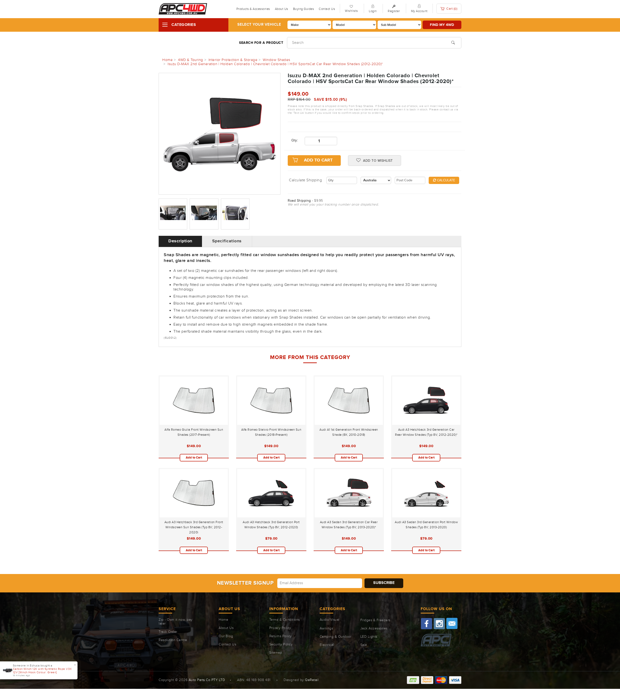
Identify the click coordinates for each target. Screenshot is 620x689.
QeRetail (311, 680)
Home (223, 620)
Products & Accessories (253, 9)
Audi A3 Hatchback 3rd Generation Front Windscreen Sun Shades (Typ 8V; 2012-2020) (193, 527)
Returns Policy (280, 636)
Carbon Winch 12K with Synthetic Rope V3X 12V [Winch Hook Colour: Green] (42, 670)
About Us (281, 9)
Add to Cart (318, 160)
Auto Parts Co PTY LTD (207, 680)
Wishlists (351, 11)
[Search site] (453, 42)
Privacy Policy (280, 628)
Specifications (227, 241)
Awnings (326, 628)
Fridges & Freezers (375, 620)
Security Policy (281, 644)
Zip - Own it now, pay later (176, 622)
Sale (363, 645)
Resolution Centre (173, 640)
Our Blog (226, 636)
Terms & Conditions (284, 620)
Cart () (451, 9)
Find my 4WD (442, 25)
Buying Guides (303, 9)
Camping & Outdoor (335, 637)
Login (373, 11)
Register (394, 11)
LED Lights (368, 637)
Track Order (168, 632)
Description (180, 241)
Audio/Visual (330, 620)
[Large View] (173, 214)
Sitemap (275, 653)
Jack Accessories (374, 628)
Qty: (294, 140)
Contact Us (327, 9)
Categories (183, 25)
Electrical (327, 645)
